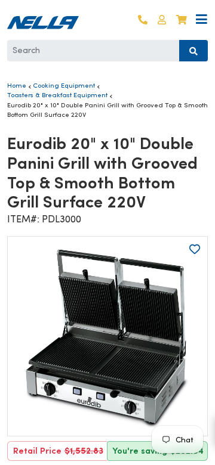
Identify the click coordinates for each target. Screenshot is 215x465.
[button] (162, 20)
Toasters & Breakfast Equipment (57, 94)
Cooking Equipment (64, 85)
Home (16, 85)
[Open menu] (201, 20)
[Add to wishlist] (194, 249)
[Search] (193, 50)
